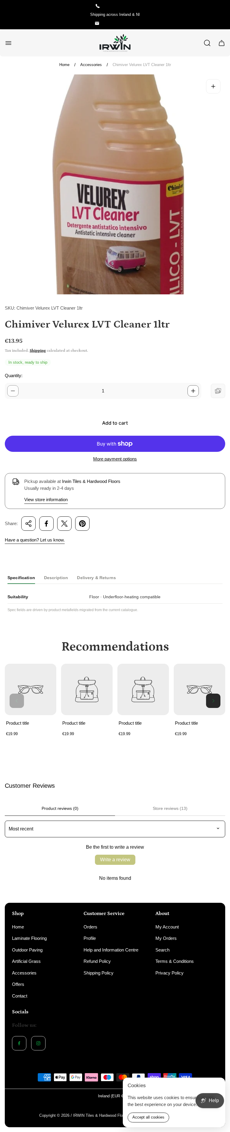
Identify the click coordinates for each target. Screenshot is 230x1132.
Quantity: (13, 375)
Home (64, 64)
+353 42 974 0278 (119, 6)
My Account (167, 926)
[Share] (28, 523)
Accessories (91, 64)
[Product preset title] (30, 689)
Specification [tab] (21, 577)
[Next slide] (213, 701)
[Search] (207, 43)
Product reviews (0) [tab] (60, 808)
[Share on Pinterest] (82, 523)
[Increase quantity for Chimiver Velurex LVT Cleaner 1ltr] (193, 391)
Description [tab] (56, 577)
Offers (18, 984)
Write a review (115, 859)
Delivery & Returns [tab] (96, 577)
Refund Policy (97, 961)
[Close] (216, 1086)
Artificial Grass (26, 961)
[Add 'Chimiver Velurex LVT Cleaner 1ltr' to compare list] (218, 391)
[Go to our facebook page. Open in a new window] (19, 1043)
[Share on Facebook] (46, 523)
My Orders (166, 938)
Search (162, 949)
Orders (90, 926)
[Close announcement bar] (221, 14)
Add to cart (115, 423)
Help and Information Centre (111, 949)
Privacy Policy (169, 972)
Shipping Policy (99, 972)
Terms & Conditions (174, 961)
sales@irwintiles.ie (119, 23)
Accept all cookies (148, 1117)
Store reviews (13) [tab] (170, 808)
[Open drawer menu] (8, 43)
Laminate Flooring (29, 938)
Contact (19, 995)
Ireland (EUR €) (111, 1096)
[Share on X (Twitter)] (64, 523)
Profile (90, 938)
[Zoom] (213, 86)
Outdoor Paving (27, 949)
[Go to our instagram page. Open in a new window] (38, 1043)
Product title (17, 723)
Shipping (38, 350)
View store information (46, 499)
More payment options (115, 458)
